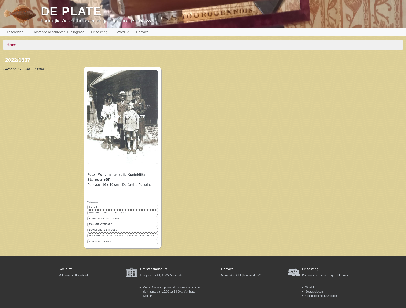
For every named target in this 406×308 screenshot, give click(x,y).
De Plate (71, 11)
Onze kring (99, 32)
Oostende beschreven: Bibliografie (58, 32)
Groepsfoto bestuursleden (321, 295)
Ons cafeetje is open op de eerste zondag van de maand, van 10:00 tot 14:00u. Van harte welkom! (171, 291)
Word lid (123, 32)
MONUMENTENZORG (100, 224)
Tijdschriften (14, 32)
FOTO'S (93, 207)
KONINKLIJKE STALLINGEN (104, 218)
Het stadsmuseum (153, 269)
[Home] (22, 14)
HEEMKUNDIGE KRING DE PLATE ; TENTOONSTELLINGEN (122, 236)
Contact (142, 32)
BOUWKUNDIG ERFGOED (103, 230)
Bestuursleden (314, 291)
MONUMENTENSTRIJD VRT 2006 (107, 213)
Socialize (66, 269)
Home (11, 45)
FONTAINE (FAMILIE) (101, 241)
